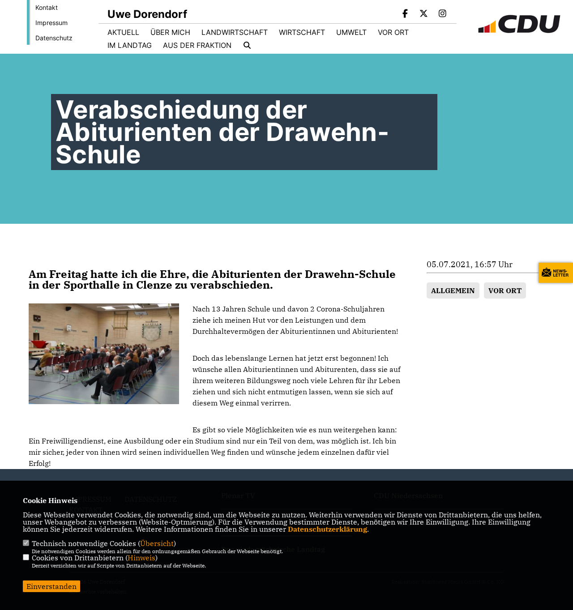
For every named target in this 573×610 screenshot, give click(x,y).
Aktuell (123, 32)
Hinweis (141, 557)
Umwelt (351, 32)
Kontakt (46, 7)
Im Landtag (129, 45)
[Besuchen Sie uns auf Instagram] (442, 14)
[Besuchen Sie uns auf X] (424, 14)
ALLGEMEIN (453, 290)
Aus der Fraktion (197, 45)
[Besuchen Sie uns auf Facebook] (405, 14)
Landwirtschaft (234, 32)
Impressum (51, 22)
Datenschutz (54, 38)
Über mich (170, 32)
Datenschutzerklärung (327, 529)
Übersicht (157, 543)
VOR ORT (505, 290)
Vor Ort (393, 32)
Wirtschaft (302, 32)
